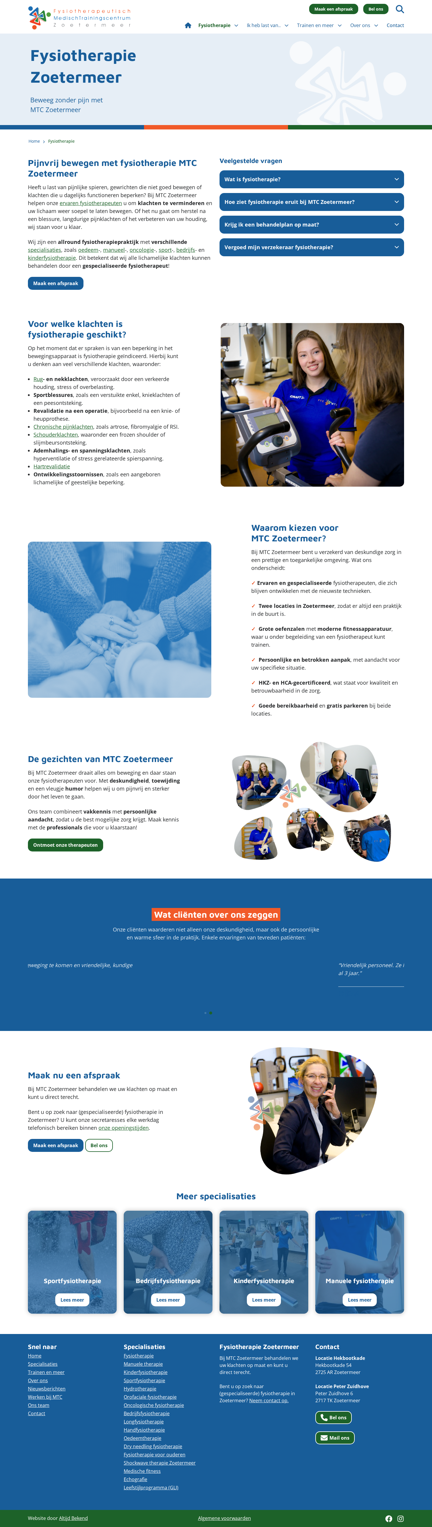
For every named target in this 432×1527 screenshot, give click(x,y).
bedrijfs (185, 249)
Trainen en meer (46, 1372)
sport (165, 249)
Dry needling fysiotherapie (153, 1446)
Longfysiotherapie (144, 1421)
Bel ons (376, 9)
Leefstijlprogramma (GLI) (151, 1487)
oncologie (142, 249)
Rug (38, 378)
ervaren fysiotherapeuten (91, 203)
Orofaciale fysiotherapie (150, 1397)
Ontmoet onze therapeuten (65, 845)
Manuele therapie (143, 1364)
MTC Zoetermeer (79, 18)
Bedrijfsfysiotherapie (147, 1413)
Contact (36, 1413)
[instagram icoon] (400, 1518)
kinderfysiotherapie (52, 257)
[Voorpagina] (188, 25)
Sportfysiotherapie (144, 1380)
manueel (114, 249)
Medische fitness (142, 1471)
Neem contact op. (269, 1400)
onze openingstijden (123, 1127)
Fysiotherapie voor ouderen (154, 1454)
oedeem (88, 249)
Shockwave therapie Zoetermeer (160, 1463)
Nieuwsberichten (47, 1388)
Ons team (38, 1405)
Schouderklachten (56, 434)
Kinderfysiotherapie (146, 1372)
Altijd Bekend (73, 1518)
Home (34, 1356)
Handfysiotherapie (144, 1430)
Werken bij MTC (45, 1397)
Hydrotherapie (140, 1388)
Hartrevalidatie (52, 466)
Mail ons (339, 1438)
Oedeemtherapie (142, 1438)
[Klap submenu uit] (236, 25)
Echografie (135, 1479)
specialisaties (44, 249)
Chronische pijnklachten (63, 426)
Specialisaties (43, 1364)
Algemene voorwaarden (224, 1518)
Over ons (38, 1380)
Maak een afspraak (333, 9)
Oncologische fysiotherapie (154, 1405)
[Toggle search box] (400, 9)
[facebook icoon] (388, 1518)
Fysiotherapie (139, 1356)
